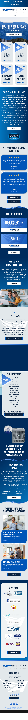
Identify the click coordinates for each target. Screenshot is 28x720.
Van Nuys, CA (14, 403)
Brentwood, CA (14, 380)
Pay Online (20, 681)
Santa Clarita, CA (14, 392)
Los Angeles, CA (14, 386)
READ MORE (6, 540)
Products (7, 685)
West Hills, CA (14, 405)
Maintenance (7, 683)
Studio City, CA (14, 398)
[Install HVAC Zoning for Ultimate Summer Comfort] (14, 522)
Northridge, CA (14, 388)
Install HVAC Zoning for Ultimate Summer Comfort (13, 533)
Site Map (19, 708)
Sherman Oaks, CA (14, 396)
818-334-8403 (14, 672)
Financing (21, 685)
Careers (20, 687)
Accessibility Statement (12, 708)
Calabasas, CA (14, 384)
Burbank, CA (14, 382)
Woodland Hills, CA (14, 407)
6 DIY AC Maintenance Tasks (11, 562)
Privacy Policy (19, 707)
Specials (7, 687)
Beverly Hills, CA (14, 378)
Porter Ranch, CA (14, 390)
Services (7, 681)
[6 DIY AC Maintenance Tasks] (14, 552)
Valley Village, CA (14, 400)
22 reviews (15, 695)
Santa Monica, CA (14, 394)
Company (20, 683)
